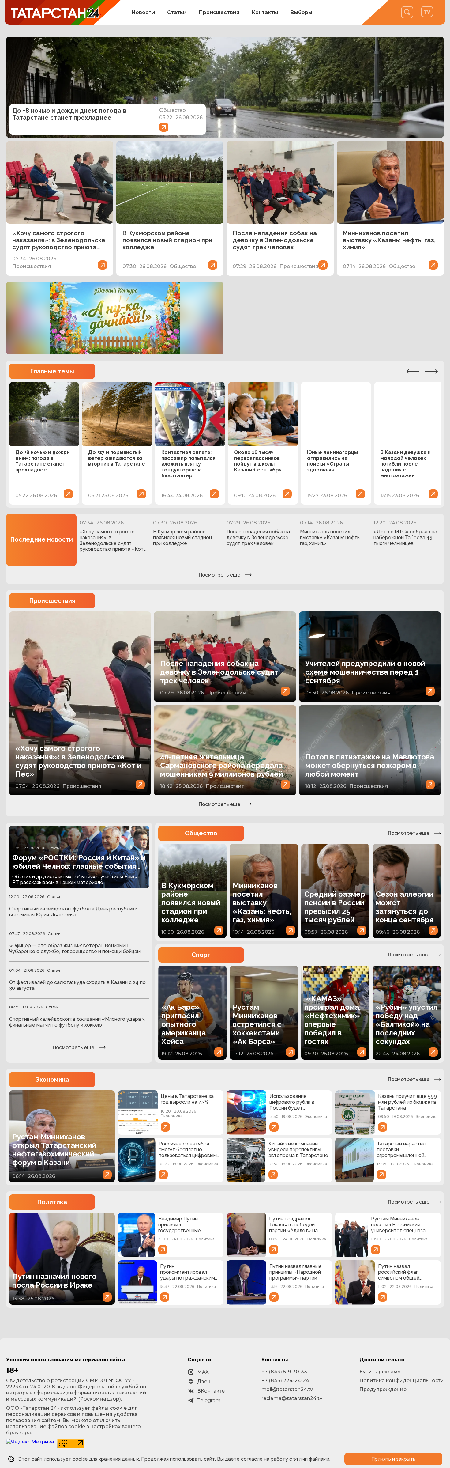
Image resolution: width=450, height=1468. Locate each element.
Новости (143, 12)
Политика (52, 1202)
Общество (201, 833)
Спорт (201, 955)
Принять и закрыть (393, 1459)
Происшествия (219, 12)
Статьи (176, 12)
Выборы (301, 12)
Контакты (265, 12)
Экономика (52, 1079)
